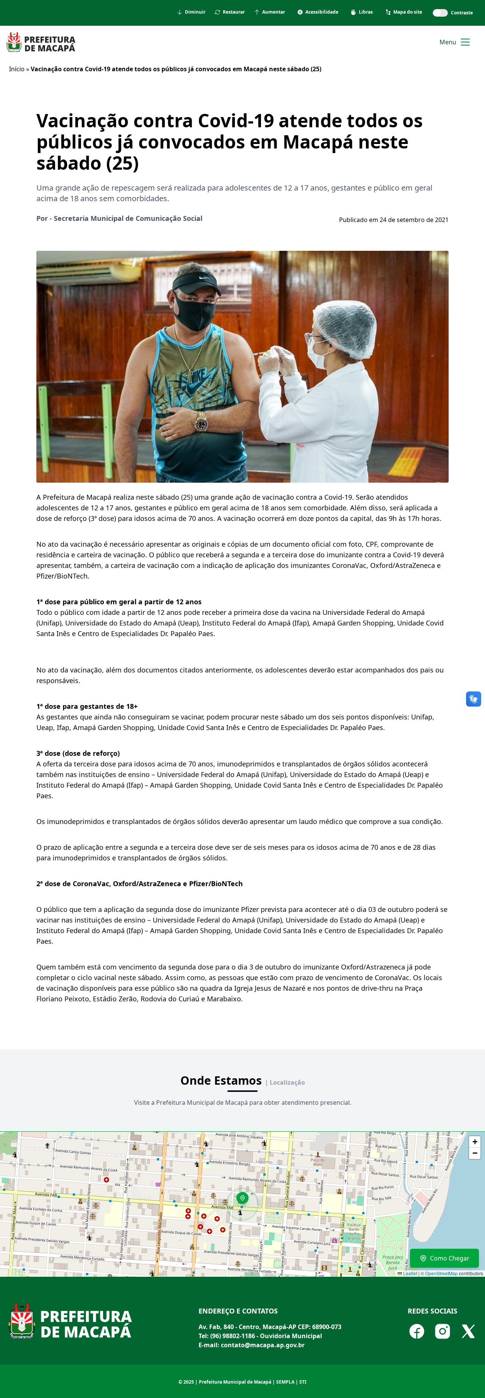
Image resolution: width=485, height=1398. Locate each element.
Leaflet (409, 1273)
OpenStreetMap (441, 1273)
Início (17, 69)
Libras (366, 12)
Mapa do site (407, 12)
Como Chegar (449, 1258)
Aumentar (273, 12)
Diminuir (195, 12)
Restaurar (234, 12)
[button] (245, 1200)
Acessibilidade (321, 12)
